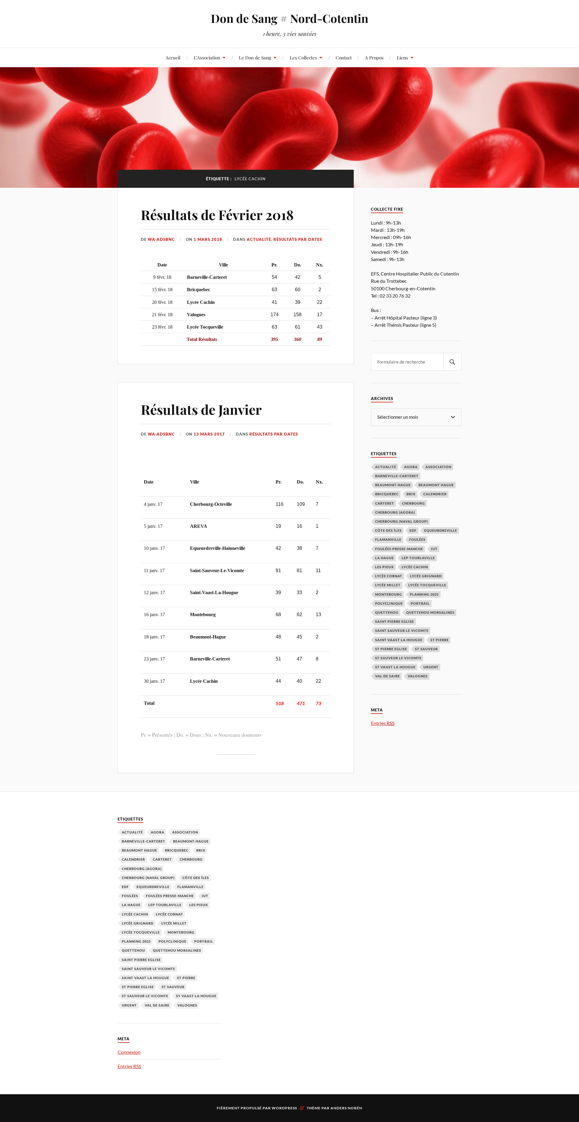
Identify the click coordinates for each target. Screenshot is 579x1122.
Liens (402, 57)
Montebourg (388, 594)
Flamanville (388, 539)
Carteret (384, 503)
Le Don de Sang (255, 57)
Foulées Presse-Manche (399, 549)
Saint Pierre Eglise (394, 621)
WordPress (284, 1108)
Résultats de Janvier (201, 409)
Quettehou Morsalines (430, 612)
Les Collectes (303, 57)
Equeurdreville (440, 530)
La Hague (384, 558)
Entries (382, 723)
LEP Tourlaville (418, 558)
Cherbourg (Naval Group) (401, 521)
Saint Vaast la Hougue (398, 640)
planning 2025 (424, 594)
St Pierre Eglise (391, 649)
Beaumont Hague (436, 485)
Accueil (173, 57)
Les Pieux (384, 567)
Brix (411, 494)
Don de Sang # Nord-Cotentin (289, 18)
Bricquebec (387, 494)
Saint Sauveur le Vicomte (402, 630)
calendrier (435, 494)
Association (438, 467)
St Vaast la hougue (395, 667)
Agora (411, 467)
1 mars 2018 (208, 239)
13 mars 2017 (209, 434)
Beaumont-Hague (393, 485)
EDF (413, 530)
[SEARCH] (452, 362)
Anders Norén (346, 1108)
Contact (344, 57)
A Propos (374, 57)
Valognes (418, 676)
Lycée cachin (415, 567)
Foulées (417, 539)
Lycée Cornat (388, 576)
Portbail (420, 603)
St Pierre (439, 640)
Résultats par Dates (298, 239)
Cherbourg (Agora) (395, 512)
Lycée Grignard (426, 576)
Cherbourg (413, 503)
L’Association (207, 57)
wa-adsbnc (161, 239)
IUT (434, 549)
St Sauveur (426, 649)
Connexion (129, 1052)
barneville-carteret (397, 476)
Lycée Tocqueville (427, 585)
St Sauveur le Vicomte (398, 658)
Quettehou (386, 612)
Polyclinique (389, 603)
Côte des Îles (388, 530)
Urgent (430, 667)
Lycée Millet (387, 585)
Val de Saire (387, 676)
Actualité (259, 239)
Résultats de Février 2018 (217, 214)
